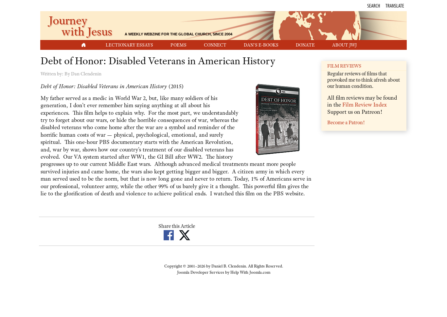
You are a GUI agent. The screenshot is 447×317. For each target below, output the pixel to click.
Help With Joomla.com (250, 272)
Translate (394, 5)
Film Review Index (364, 104)
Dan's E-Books (261, 45)
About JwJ (344, 45)
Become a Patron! (346, 122)
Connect (215, 45)
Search (373, 5)
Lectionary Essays (129, 45)
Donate (305, 45)
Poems (178, 45)
